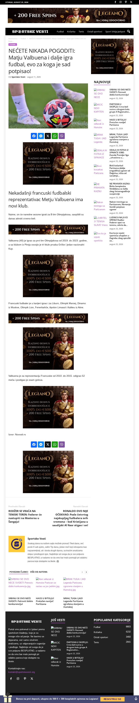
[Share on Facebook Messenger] (41, 136)
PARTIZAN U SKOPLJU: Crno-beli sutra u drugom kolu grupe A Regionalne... (120, 108)
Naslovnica (12, 38)
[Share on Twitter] (48, 136)
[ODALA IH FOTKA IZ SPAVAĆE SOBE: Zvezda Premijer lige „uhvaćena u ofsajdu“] (100, 154)
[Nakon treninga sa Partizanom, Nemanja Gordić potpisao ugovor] (100, 206)
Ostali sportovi (94, 31)
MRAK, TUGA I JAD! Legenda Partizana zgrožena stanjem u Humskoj (73, 602)
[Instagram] (120, 2)
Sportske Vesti (18, 77)
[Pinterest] (126, 2)
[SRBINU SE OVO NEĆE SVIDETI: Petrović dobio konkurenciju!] (20, 586)
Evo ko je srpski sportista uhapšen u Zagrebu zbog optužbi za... (120, 237)
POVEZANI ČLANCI (18, 571)
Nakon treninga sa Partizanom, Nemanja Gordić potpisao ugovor (120, 205)
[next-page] (86, 572)
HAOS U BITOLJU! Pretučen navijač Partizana (45, 601)
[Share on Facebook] (34, 136)
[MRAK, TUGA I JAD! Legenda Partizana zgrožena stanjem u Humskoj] (75, 586)
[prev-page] (82, 572)
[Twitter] (131, 2)
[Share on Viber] (62, 136)
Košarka (71, 31)
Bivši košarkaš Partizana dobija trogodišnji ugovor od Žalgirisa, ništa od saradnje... (120, 170)
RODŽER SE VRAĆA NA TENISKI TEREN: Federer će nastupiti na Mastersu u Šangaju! (25, 516)
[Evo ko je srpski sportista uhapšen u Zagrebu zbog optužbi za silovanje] (100, 237)
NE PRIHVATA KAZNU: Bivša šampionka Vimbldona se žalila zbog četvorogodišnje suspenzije (120, 188)
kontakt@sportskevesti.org (21, 672)
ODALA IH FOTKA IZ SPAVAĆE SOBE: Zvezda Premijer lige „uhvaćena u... (119, 153)
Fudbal (60, 31)
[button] (128, 31)
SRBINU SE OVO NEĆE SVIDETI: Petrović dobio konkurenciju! (20, 601)
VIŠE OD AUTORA (38, 571)
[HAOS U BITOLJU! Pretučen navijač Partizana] (48, 586)
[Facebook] (115, 2)
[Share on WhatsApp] (55, 136)
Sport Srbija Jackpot (115, 31)
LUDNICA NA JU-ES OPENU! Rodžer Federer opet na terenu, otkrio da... (119, 221)
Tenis (81, 31)
